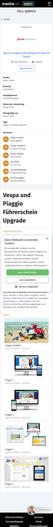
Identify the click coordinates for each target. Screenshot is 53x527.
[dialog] (26, 263)
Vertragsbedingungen (14, 521)
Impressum (38, 517)
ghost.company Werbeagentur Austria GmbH (26, 54)
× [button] (47, 239)
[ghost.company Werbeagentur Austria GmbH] (26, 39)
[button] (26, 286)
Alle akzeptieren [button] (27, 272)
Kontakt (39, 521)
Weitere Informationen (36, 265)
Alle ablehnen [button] (27, 280)
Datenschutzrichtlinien (14, 517)
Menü (49, 3)
